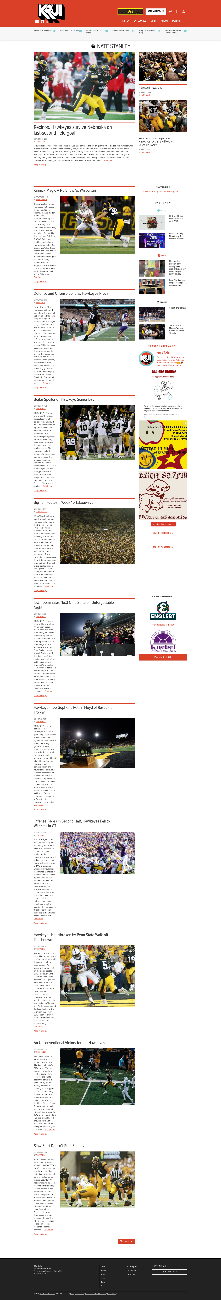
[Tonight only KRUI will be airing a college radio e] (163, 495)
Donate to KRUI (163, 657)
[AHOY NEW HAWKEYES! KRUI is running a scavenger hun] (163, 394)
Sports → (165, 302)
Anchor (132, 1274)
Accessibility (111, 1294)
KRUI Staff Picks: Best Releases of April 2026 (176, 219)
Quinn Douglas (41, 141)
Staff (154, 21)
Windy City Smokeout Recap (147, 31)
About (164, 21)
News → (165, 255)
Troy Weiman (41, 409)
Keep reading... (40, 165)
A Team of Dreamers (177, 308)
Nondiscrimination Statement (95, 1294)
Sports (103, 1282)
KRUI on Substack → (163, 547)
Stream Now (154, 11)
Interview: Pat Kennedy (121, 30)
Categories (140, 21)
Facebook (132, 1271)
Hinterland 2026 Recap (42, 30)
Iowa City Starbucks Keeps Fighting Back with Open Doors (177, 283)
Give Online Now (169, 1272)
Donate (176, 21)
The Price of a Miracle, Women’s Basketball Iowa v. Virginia (177, 329)
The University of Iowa (47, 1294)
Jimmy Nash (145, 95)
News (103, 1278)
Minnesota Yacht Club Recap (94, 31)
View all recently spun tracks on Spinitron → (163, 191)
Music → (164, 210)
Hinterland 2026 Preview (69, 30)
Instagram (133, 1267)
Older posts (125, 1241)
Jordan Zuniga (41, 200)
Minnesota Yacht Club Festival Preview (173, 31)
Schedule (104, 1271)
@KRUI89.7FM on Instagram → (163, 346)
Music (103, 1274)
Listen (125, 21)
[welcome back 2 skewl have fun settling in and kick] (163, 444)
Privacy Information (77, 1294)
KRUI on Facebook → (163, 533)
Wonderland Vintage (163, 624)
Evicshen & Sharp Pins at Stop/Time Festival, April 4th (176, 236)
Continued (107, 160)
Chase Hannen (41, 1052)
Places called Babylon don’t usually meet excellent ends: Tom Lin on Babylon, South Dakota (177, 268)
